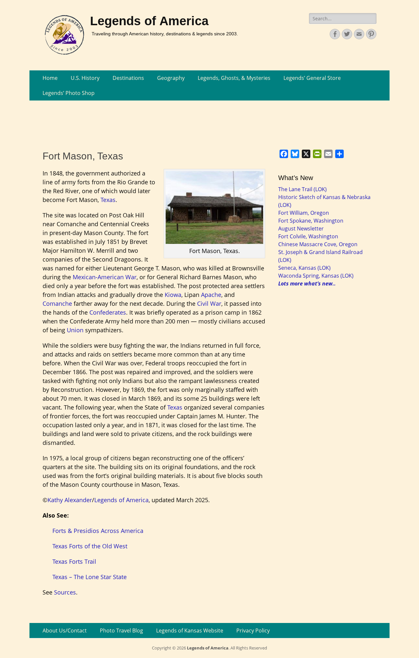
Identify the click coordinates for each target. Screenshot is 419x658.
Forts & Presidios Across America (97, 531)
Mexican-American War (105, 277)
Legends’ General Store (312, 78)
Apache (211, 295)
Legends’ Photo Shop (69, 93)
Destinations (128, 78)
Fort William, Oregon (303, 212)
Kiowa (173, 295)
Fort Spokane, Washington (310, 220)
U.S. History (85, 78)
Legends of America (149, 21)
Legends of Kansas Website (189, 630)
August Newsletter (301, 228)
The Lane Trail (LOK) (302, 189)
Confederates (107, 312)
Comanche (57, 303)
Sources (65, 592)
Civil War (209, 303)
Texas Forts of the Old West (89, 546)
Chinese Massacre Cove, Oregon (317, 244)
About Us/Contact (65, 630)
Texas (108, 200)
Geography (171, 78)
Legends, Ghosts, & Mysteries (234, 78)
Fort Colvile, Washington (308, 236)
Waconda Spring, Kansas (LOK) (316, 275)
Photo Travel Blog (121, 630)
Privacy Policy (253, 630)
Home (50, 78)
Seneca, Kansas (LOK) (304, 267)
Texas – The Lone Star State (89, 577)
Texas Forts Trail (74, 561)
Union (75, 330)
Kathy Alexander (69, 500)
